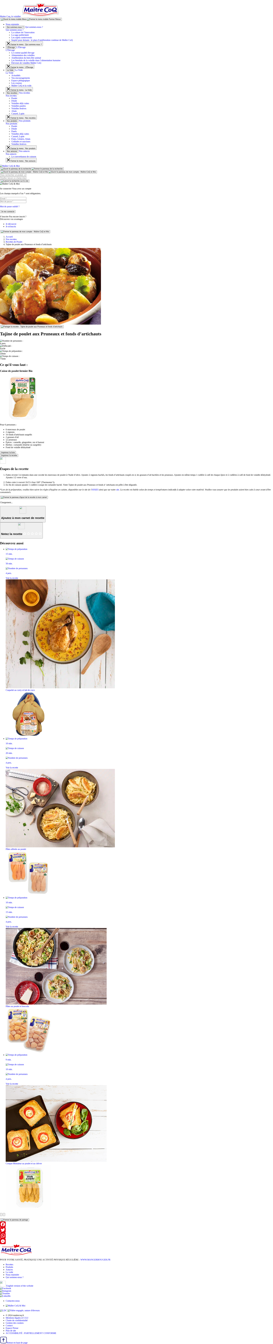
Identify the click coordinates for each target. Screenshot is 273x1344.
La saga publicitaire (20, 35)
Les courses (16, 83)
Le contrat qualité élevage (22, 52)
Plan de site (11, 1330)
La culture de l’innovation (23, 32)
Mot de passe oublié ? (9, 206)
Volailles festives (18, 108)
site (117, 489)
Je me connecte (7, 212)
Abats (14, 111)
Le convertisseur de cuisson (23, 156)
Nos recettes (12, 93)
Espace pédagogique (20, 80)
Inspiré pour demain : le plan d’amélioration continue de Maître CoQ (42, 40)
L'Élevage (11, 47)
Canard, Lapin (17, 113)
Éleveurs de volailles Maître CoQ (26, 63)
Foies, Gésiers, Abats (20, 139)
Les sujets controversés (21, 37)
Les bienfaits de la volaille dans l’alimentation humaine (35, 60)
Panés (14, 131)
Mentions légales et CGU (17, 1318)
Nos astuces (12, 151)
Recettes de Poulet (14, 242)
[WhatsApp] (136, 1235)
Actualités (15, 75)
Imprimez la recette (9, 455)
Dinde (14, 101)
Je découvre (11, 224)
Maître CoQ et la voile (21, 85)
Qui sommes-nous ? (15, 27)
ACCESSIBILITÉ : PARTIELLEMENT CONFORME (31, 1333)
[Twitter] (136, 1230)
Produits (9, 1267)
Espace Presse (12, 1328)
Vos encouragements (20, 78)
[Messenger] (136, 1241)
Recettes (9, 1264)
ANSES (95, 489)
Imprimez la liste (8, 452)
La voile (9, 1272)
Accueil (9, 236)
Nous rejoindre (12, 24)
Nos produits (12, 121)
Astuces (9, 1269)
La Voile (10, 70)
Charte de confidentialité (17, 1320)
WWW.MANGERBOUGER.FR (95, 1259)
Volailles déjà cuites (20, 103)
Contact (9, 1325)
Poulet (14, 98)
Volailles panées (18, 106)
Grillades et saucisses (20, 141)
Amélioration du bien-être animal (26, 58)
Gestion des (15, 1323)
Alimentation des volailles (23, 55)
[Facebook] (136, 1224)
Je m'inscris (11, 226)
